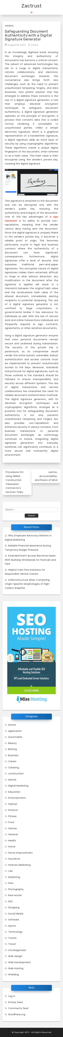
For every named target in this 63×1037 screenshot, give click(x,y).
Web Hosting (15, 968)
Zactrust (31, 6)
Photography (16, 889)
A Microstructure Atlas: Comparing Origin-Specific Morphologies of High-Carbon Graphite (27, 584)
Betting (12, 749)
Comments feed (18, 1008)
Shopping (13, 907)
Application (15, 731)
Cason (34, 44)
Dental (12, 779)
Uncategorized (17, 950)
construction (16, 773)
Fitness (12, 816)
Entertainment (17, 798)
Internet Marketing (19, 865)
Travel (12, 944)
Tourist (12, 938)
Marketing (14, 877)
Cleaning (13, 767)
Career (12, 761)
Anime (12, 724)
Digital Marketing (18, 785)
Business (13, 755)
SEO (10, 901)
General (9, 25)
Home (11, 846)
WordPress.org (16, 1014)
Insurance (14, 858)
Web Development (19, 962)
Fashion (12, 804)
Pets (10, 883)
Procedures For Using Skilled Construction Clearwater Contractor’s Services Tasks (15, 482)
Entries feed (15, 1002)
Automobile (15, 737)
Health (12, 840)
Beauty (12, 743)
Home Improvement (20, 852)
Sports (12, 925)
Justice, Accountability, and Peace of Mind (46, 476)
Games (12, 828)
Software (13, 919)
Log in (11, 996)
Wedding (13, 974)
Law (10, 871)
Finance (13, 810)
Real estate (15, 895)
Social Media (15, 913)
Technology (15, 931)
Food (11, 822)
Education (14, 791)
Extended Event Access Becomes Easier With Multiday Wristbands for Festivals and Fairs (30, 559)
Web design (15, 956)
